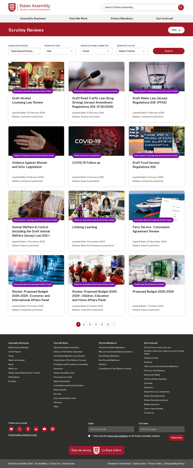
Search (169, 51)
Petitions (148, 362)
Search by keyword (18, 46)
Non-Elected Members (109, 360)
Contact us (149, 413)
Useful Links (68, 463)
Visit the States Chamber (155, 379)
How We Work (78, 18)
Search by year (52, 46)
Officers (102, 364)
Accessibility (41, 463)
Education (148, 387)
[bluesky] (11, 429)
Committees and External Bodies (69, 385)
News (11, 364)
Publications (14, 377)
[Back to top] (185, 458)
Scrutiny (12, 381)
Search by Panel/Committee (95, 46)
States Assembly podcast (156, 400)
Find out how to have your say (157, 347)
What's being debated (18, 347)
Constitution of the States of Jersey (70, 360)
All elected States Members (112, 347)
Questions (58, 368)
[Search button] (181, 7)
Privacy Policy (155, 463)
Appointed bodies (62, 381)
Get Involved (164, 18)
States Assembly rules (64, 373)
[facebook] (28, 429)
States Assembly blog (154, 396)
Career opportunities (153, 408)
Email (90, 423)
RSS (174, 30)
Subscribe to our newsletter (157, 392)
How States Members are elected (69, 356)
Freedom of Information (119, 463)
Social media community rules (22, 435)
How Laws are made (63, 377)
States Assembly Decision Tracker (24, 373)
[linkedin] (36, 429)
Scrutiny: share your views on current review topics (164, 352)
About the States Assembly (66, 347)
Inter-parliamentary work (65, 398)
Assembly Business (33, 18)
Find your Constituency (154, 370)
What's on (12, 368)
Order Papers (14, 352)
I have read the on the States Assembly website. (126, 436)
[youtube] (44, 429)
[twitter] (19, 429)
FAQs (56, 407)
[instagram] (52, 429)
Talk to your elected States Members (161, 366)
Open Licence (139, 463)
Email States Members (109, 356)
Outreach (148, 383)
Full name (143, 423)
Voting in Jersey (151, 358)
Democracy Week (152, 375)
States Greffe (60, 390)
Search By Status (126, 46)
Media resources (151, 404)
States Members (122, 18)
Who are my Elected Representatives (116, 352)
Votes (11, 356)
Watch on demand (16, 360)
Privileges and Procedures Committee (71, 364)
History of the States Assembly (68, 352)
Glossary (58, 402)
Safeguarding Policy (174, 463)
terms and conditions (118, 436)
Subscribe (176, 437)
